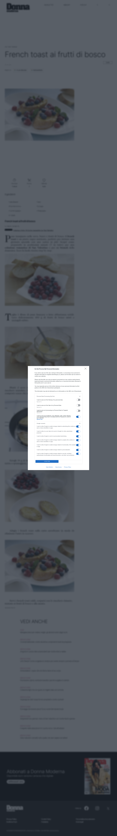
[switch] (78, 400)
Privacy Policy (67, 467)
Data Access (58, 467)
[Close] (86, 369)
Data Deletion (49, 467)
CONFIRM (47, 461)
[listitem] (58, 396)
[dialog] (58, 418)
